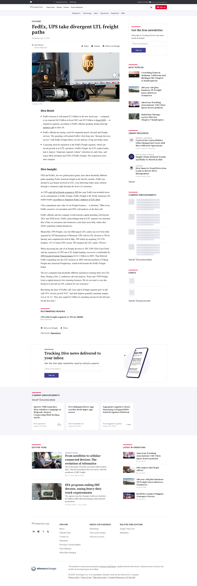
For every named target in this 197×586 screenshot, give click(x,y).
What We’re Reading (68, 552)
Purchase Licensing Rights (70, 544)
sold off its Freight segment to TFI (63, 192)
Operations (104, 13)
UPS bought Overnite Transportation (57, 255)
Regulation (76, 13)
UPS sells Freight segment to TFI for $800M (62, 317)
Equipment (115, 13)
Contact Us (64, 537)
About (62, 529)
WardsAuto (73, 2)
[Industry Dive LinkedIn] (33, 531)
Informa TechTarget (108, 566)
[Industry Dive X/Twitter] (43, 531)
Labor (96, 13)
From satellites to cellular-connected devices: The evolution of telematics (83, 460)
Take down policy (100, 577)
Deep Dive (51, 7)
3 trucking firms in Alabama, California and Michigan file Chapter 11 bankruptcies (153, 76)
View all (132, 181)
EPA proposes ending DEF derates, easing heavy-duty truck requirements (83, 489)
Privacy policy (73, 577)
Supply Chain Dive (61, 2)
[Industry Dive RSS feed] (48, 531)
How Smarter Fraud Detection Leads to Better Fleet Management (151, 171)
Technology (87, 13)
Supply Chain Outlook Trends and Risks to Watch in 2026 (151, 158)
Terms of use (86, 577)
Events (66, 7)
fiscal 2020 (101, 120)
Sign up (163, 7)
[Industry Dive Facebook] (38, 531)
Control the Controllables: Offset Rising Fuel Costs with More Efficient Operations (150, 143)
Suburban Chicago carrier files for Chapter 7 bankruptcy (152, 117)
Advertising (94, 529)
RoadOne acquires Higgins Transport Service (149, 495)
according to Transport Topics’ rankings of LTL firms (76, 199)
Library (59, 7)
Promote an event (143, 300)
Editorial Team (65, 533)
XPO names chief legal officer (147, 469)
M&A (123, 13)
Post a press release (144, 259)
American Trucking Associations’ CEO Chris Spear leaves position (153, 105)
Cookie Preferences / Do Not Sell (121, 577)
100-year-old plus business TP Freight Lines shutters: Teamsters (151, 91)
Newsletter (64, 541)
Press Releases (77, 7)
